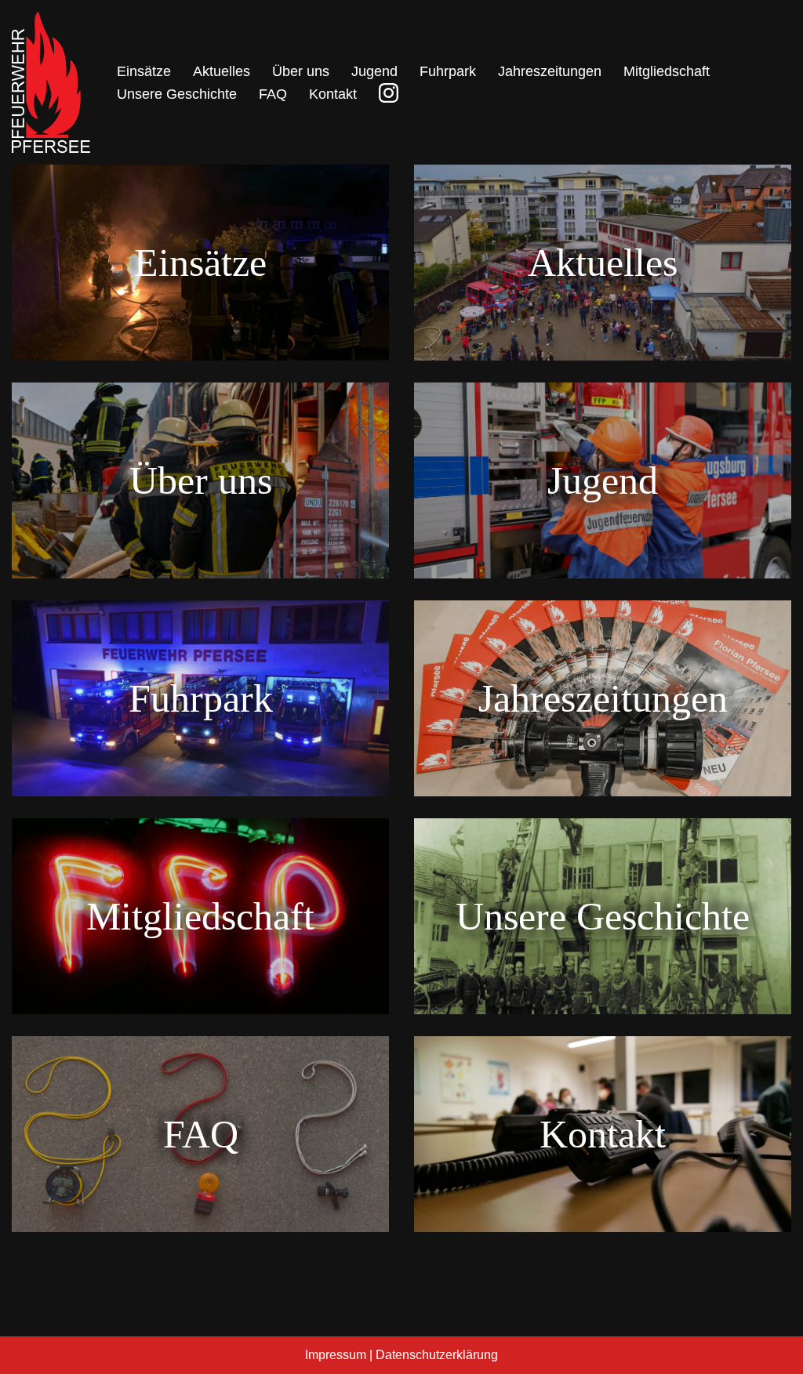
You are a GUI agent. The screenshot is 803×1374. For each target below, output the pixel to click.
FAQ (273, 94)
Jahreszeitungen (549, 71)
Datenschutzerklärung (437, 1354)
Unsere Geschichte (177, 94)
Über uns (300, 71)
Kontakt (333, 94)
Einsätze (144, 71)
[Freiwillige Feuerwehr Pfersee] (51, 82)
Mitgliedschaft (666, 71)
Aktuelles (221, 71)
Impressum (335, 1354)
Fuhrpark (448, 71)
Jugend (374, 71)
